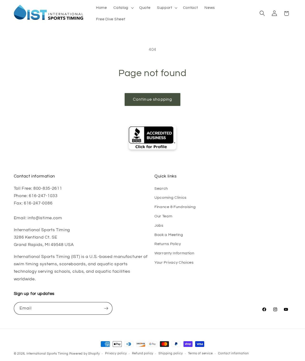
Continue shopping (152, 99)
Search (161, 188)
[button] (123, 7)
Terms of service (200, 353)
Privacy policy (116, 353)
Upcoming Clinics (170, 197)
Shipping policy (170, 353)
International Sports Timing (47, 353)
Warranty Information (174, 253)
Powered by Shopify (84, 353)
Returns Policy (167, 244)
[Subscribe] (106, 308)
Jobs (158, 225)
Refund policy (142, 353)
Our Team (163, 216)
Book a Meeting (168, 235)
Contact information (233, 353)
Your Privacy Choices (174, 262)
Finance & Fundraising (175, 207)
